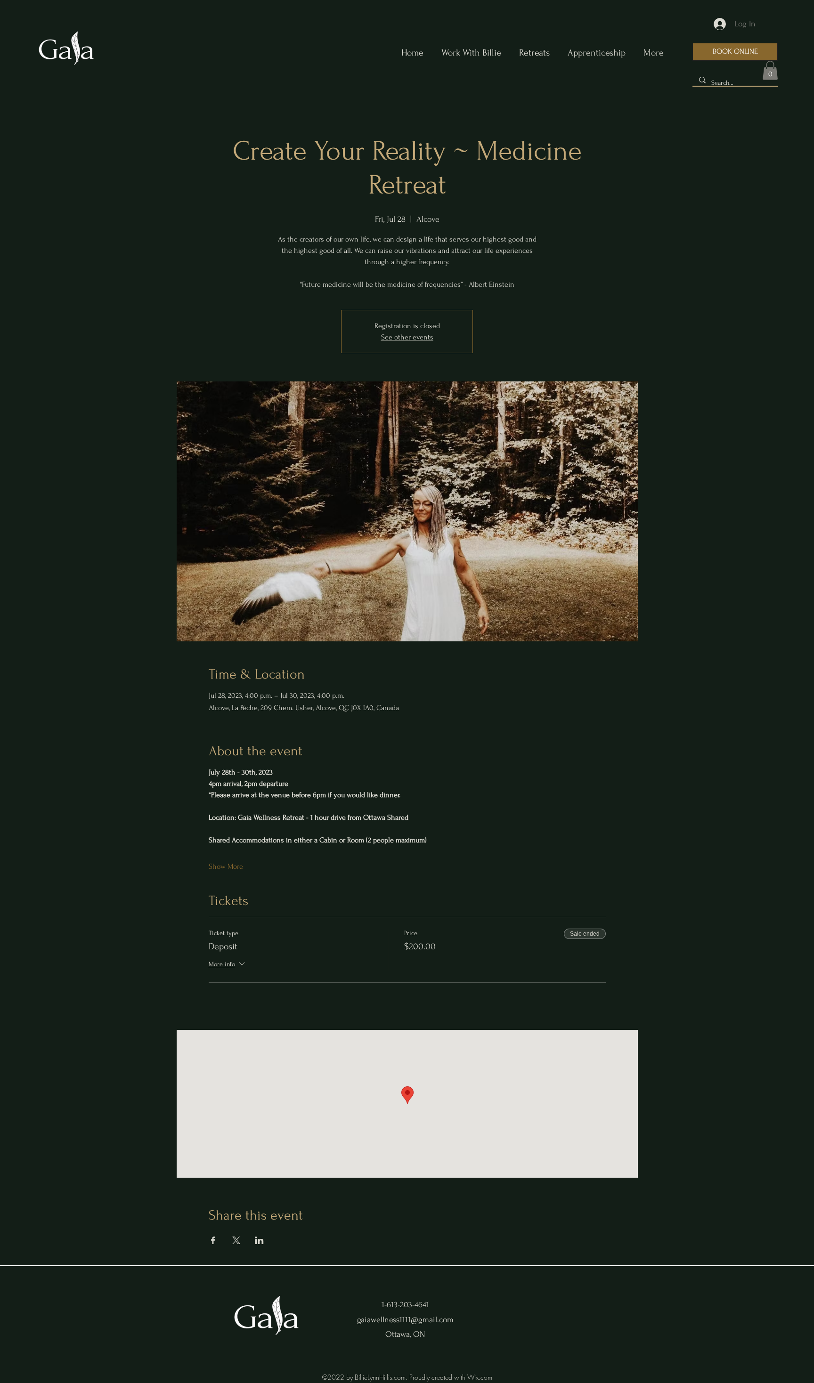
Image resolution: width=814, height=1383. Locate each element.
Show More (226, 866)
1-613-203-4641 (405, 1304)
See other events (407, 337)
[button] (770, 70)
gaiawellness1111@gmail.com (405, 1319)
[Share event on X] (236, 1240)
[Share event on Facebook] (213, 1240)
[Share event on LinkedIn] (259, 1240)
